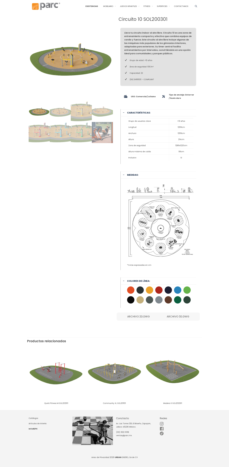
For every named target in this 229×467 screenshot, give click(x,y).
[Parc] (46, 6)
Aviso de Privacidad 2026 (102, 457)
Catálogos (33, 418)
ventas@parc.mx (124, 435)
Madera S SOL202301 (172, 403)
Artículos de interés (38, 423)
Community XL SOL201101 (114, 403)
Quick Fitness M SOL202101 (56, 403)
